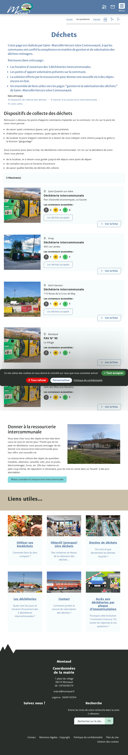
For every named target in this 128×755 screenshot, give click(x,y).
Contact (31, 737)
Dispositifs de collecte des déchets (29, 99)
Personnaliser (61, 380)
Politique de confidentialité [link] (88, 380)
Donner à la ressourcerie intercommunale (75, 99)
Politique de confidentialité (88, 737)
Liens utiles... (17, 103)
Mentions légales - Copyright (54, 737)
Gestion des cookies (108, 741)
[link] (113, 7)
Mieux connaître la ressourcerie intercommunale (37, 479)
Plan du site (112, 737)
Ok (109, 720)
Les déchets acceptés (58, 217)
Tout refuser (38, 380)
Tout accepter (114, 373)
